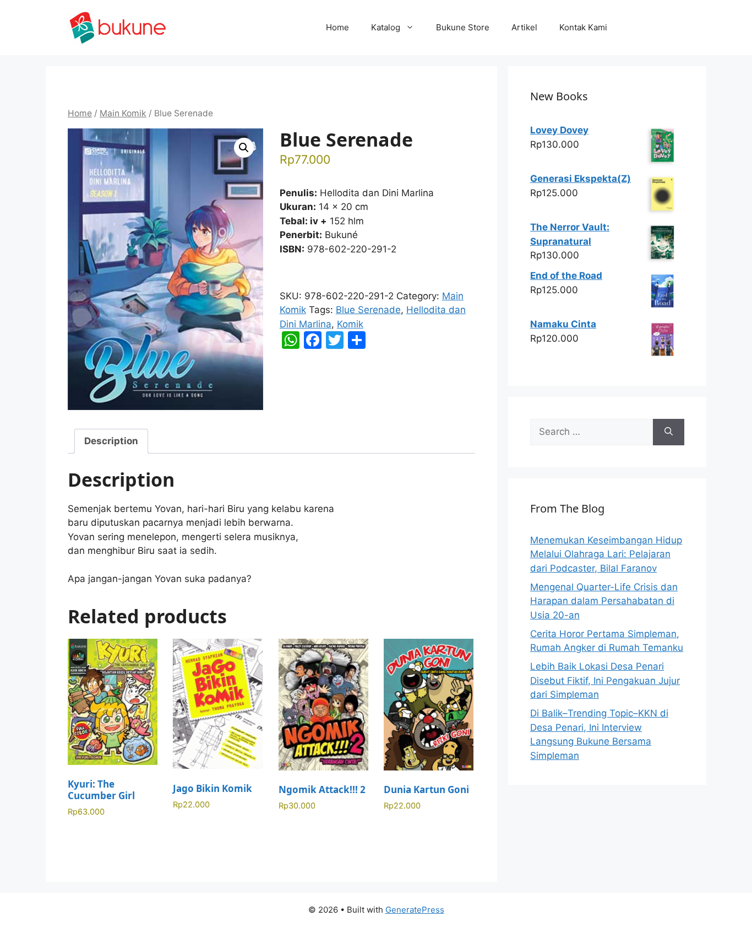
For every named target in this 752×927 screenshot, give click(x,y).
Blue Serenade (368, 309)
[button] (244, 148)
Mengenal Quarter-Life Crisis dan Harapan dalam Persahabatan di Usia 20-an (604, 601)
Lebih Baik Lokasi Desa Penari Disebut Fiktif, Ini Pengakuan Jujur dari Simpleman (605, 680)
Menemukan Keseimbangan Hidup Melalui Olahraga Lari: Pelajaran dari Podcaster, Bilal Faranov (606, 554)
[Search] (668, 432)
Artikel (524, 27)
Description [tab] (111, 440)
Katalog (385, 27)
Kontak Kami (583, 27)
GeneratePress (414, 909)
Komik (350, 324)
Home (337, 27)
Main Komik (123, 113)
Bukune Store (462, 27)
